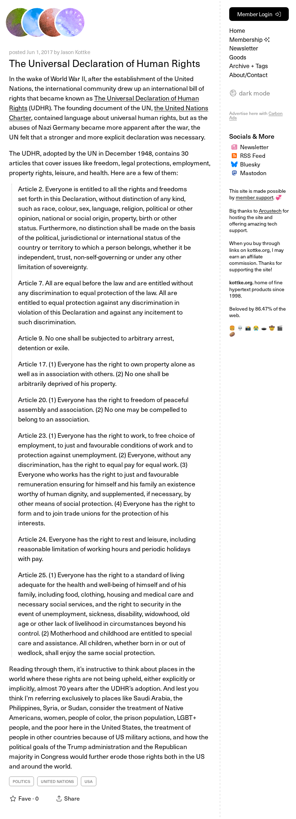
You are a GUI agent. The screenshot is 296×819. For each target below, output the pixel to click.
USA (88, 781)
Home (237, 30)
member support (254, 197)
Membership (246, 39)
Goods (237, 57)
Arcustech (270, 210)
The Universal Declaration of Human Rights (104, 62)
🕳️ (264, 327)
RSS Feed (252, 155)
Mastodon (253, 172)
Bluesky (250, 164)
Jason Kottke (75, 52)
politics (21, 781)
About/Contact (248, 74)
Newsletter (243, 48)
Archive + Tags (248, 65)
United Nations (57, 781)
